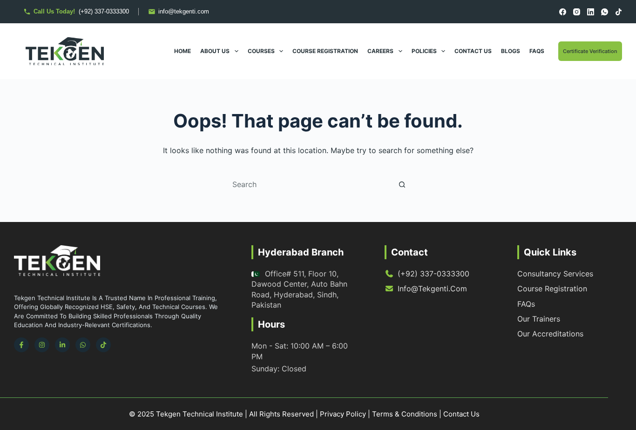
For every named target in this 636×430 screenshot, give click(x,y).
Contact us (473, 50)
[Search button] (402, 184)
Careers (380, 50)
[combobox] (309, 184)
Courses (261, 50)
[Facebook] (562, 11)
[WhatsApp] (604, 11)
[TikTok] (618, 11)
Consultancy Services (555, 273)
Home (182, 50)
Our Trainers (538, 318)
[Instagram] (576, 11)
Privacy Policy (343, 414)
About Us (215, 50)
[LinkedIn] (590, 11)
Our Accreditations (550, 333)
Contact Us (461, 414)
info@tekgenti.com (432, 288)
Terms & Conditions (404, 414)
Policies (424, 50)
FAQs (536, 50)
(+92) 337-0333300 (433, 273)
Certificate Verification (590, 51)
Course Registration (325, 50)
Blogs (510, 50)
